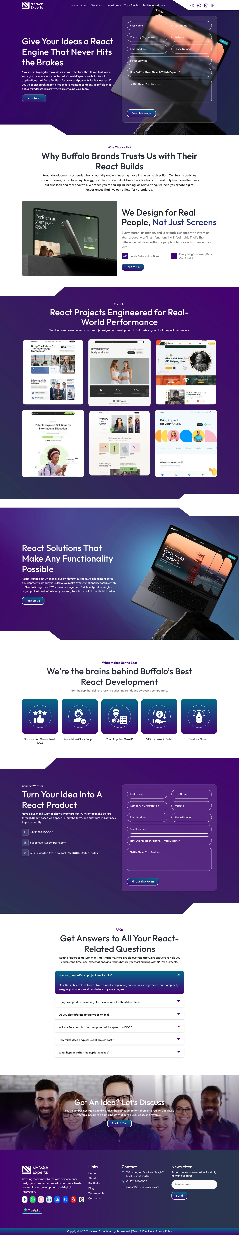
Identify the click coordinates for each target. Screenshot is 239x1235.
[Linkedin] (49, 1199)
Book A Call (119, 1123)
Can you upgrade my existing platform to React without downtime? (100, 1002)
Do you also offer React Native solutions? (84, 1014)
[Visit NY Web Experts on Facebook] (192, 5)
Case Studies (132, 5)
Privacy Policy (164, 1231)
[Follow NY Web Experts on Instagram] (206, 5)
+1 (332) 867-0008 (136, 1181)
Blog (91, 1188)
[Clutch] (81, 1199)
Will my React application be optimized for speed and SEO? (95, 1027)
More (160, 5)
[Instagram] (41, 1199)
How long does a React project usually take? (86, 975)
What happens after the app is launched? (84, 1052)
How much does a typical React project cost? (86, 1040)
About (84, 5)
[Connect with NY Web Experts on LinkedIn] (213, 5)
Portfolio (148, 5)
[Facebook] (24, 1199)
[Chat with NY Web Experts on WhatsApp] (199, 5)
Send (179, 1196)
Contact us (95, 1198)
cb (57, 1199)
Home (74, 5)
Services (96, 5)
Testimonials (96, 1193)
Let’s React (34, 98)
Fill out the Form (143, 882)
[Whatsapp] (33, 1199)
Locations (113, 5)
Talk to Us (133, 267)
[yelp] (73, 1199)
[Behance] (65, 1199)
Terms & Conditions (143, 1231)
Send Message (141, 113)
